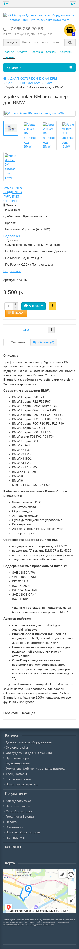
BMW (48, 83)
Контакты (66, 52)
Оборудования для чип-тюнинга (29, 753)
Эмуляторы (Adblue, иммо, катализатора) (36, 768)
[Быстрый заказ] (52, 306)
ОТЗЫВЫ (10, 201)
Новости (12, 822)
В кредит (18, 312)
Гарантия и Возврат (20, 816)
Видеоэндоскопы (18, 763)
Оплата (22, 52)
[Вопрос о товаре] (51, 330)
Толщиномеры (16, 774)
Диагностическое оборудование (29, 742)
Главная (8, 52)
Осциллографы (17, 747)
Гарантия (9, 57)
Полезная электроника (22, 784)
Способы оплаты (18, 806)
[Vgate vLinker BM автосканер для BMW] (39, 113)
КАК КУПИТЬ (12, 187)
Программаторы (17, 758)
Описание (18, 342)
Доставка (37, 52)
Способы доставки (19, 811)
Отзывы (51, 52)
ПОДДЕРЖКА (12, 192)
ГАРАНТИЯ (11, 196)
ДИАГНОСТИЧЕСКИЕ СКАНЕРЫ (33, 78)
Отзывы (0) (46, 342)
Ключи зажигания (18, 779)
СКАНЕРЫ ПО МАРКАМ (23, 83)
